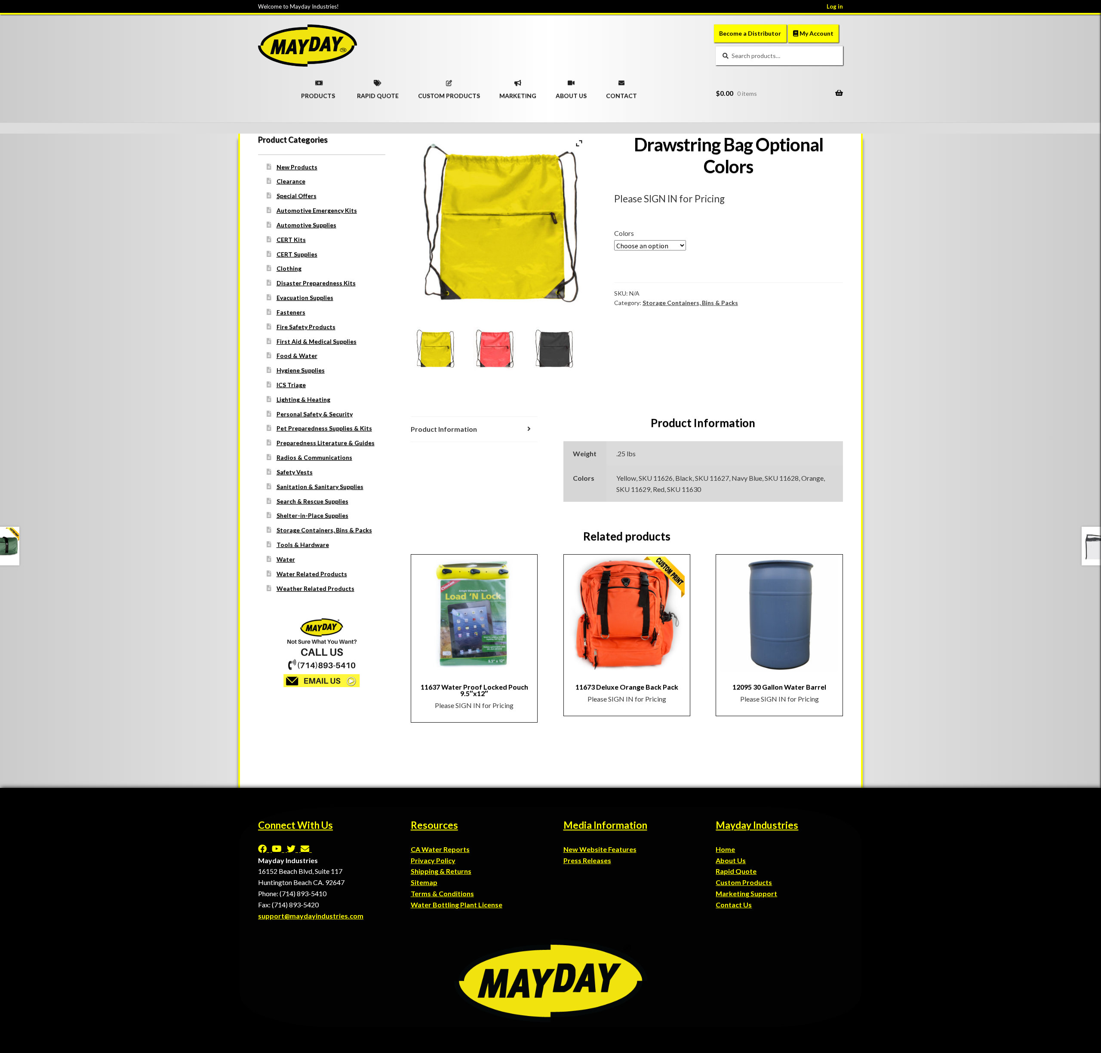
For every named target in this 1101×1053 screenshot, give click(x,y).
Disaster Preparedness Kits (316, 283)
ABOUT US (571, 93)
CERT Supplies (297, 254)
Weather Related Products (315, 588)
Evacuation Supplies (305, 297)
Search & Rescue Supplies (312, 501)
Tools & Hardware (303, 544)
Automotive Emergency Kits (317, 210)
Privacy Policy (433, 860)
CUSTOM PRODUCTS (449, 93)
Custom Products (744, 882)
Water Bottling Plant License (456, 904)
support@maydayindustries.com (310, 916)
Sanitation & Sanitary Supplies (320, 486)
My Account (815, 33)
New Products (297, 167)
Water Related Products (312, 573)
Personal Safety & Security (315, 414)
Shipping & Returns (441, 871)
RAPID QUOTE (378, 93)
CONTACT (621, 93)
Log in (835, 6)
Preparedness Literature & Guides (326, 442)
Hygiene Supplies (301, 370)
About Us (731, 860)
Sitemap (424, 882)
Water (286, 559)
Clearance (291, 181)
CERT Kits (291, 239)
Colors (624, 233)
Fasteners (291, 312)
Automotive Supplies (306, 225)
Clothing (289, 268)
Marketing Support (746, 893)
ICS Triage (291, 384)
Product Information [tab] (444, 429)
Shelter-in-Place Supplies (312, 515)
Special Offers (297, 195)
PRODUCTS (318, 93)
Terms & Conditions (442, 893)
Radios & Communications (314, 457)
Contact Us (734, 904)
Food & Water (297, 355)
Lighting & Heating (303, 399)
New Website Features (600, 849)
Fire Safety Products (306, 326)
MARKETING (517, 93)
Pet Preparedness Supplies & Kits (324, 428)
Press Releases (587, 860)
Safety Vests (295, 472)
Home (725, 849)
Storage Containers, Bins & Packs (690, 302)
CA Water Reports (440, 849)
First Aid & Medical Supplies (317, 341)
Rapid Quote (736, 871)
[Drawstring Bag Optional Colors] (440, 348)
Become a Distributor (750, 33)
